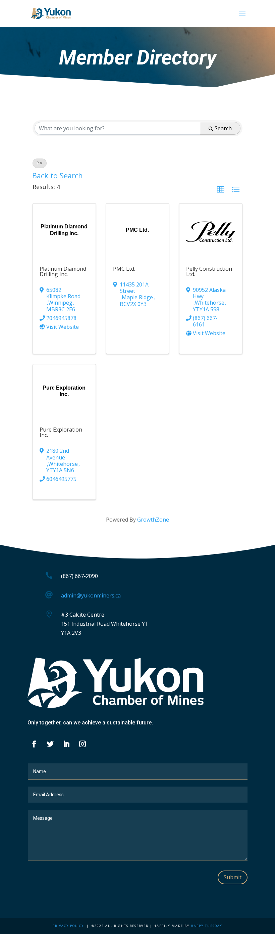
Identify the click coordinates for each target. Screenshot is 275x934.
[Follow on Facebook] (34, 744)
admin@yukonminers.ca (91, 595)
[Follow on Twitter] (50, 744)
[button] (220, 189)
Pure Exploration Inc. (61, 432)
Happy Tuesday (206, 926)
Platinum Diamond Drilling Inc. (63, 271)
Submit (232, 877)
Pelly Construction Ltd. (209, 271)
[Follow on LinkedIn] (66, 744)
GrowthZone (153, 519)
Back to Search (57, 175)
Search (223, 128)
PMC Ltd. (124, 268)
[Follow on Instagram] (82, 744)
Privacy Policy (68, 926)
